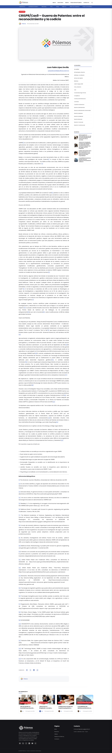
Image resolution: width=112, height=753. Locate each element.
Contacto (86, 2)
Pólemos (24, 23)
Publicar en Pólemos (76, 2)
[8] (25, 308)
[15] (53, 360)
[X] (23, 743)
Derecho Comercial (78, 122)
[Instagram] (26, 743)
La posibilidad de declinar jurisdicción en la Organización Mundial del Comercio (85, 160)
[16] (26, 362)
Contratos (76, 101)
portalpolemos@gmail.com (83, 729)
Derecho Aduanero (78, 113)
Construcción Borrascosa (80, 98)
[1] (23, 142)
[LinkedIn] (29, 743)
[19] (65, 395)
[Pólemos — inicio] (23, 2)
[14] (36, 353)
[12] (20, 334)
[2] (48, 159)
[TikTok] (35, 743)
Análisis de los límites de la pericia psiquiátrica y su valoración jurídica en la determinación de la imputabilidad (85, 153)
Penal (57, 6)
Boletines (76, 81)
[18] (33, 385)
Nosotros (60, 2)
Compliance (77, 95)
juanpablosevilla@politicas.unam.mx (58, 71)
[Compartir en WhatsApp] (37, 670)
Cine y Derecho (77, 87)
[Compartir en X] (30, 670)
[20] (54, 402)
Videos (67, 2)
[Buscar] (92, 2)
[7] (33, 299)
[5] (49, 272)
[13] (66, 345)
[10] (44, 312)
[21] (49, 418)
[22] (57, 422)
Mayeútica (23, 6)
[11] (48, 330)
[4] (52, 193)
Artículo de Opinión (78, 78)
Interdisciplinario (34, 6)
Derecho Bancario (78, 119)
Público (64, 6)
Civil (51, 6)
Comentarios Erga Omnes (80, 92)
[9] (28, 312)
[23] (62, 440)
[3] (42, 163)
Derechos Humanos (74, 6)
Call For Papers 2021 (78, 84)
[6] (24, 289)
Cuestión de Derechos (79, 104)
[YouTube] (32, 743)
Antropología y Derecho (79, 72)
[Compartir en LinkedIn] (34, 670)
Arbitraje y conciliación (79, 75)
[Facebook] (20, 743)
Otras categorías (87, 6)
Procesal (44, 6)
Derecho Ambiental (78, 116)
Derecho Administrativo (79, 107)
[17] (66, 375)
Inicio (54, 2)
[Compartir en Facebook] (27, 670)
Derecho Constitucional (79, 125)
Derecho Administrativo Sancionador (82, 110)
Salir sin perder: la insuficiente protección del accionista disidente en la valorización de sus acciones (85, 137)
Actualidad (76, 69)
